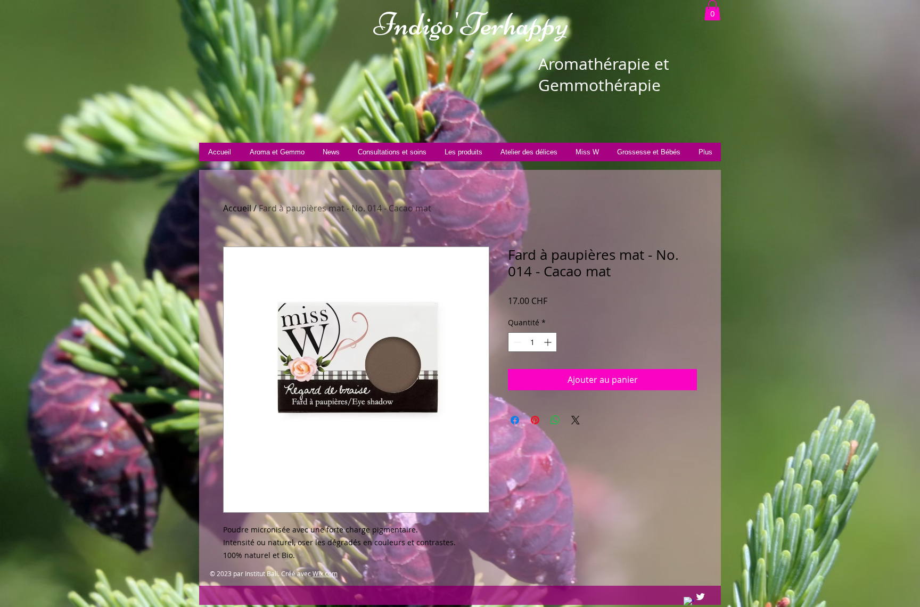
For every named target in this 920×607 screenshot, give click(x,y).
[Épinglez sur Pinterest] (535, 420)
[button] (712, 10)
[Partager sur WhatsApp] (555, 420)
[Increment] (548, 342)
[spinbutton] (532, 342)
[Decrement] (516, 342)
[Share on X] (575, 420)
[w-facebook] (689, 602)
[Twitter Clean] (700, 597)
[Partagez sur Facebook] (514, 420)
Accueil (237, 208)
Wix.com (325, 573)
